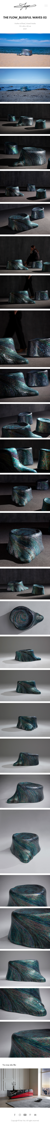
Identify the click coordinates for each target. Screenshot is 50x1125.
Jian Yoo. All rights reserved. (29, 1120)
